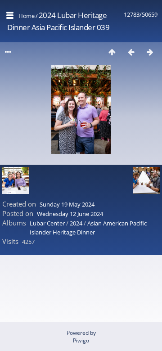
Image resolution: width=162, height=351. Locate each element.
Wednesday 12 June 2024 (70, 214)
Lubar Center (47, 223)
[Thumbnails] (112, 52)
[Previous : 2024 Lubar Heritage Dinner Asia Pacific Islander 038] (131, 52)
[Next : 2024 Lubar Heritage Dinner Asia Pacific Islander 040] (149, 52)
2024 (76, 223)
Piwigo (81, 340)
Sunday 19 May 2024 (67, 204)
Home (26, 16)
